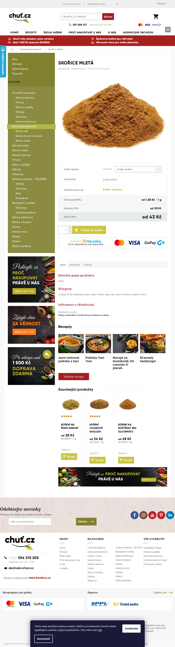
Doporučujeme (20, 69)
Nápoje (16, 236)
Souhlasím (131, 628)
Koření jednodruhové (24, 126)
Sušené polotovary (26, 121)
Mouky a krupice (21, 222)
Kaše (18, 193)
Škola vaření (65, 555)
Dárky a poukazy (21, 246)
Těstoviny (21, 117)
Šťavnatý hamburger (148, 359)
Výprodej (17, 73)
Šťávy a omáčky (24, 107)
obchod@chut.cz (21, 568)
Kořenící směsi (20, 145)
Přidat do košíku (92, 230)
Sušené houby (20, 150)
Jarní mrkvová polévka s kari (68, 359)
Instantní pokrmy (26, 212)
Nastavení (43, 639)
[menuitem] (14, 32)
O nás (62, 564)
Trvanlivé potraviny (23, 93)
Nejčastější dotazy (97, 3)
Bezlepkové (22, 198)
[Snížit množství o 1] (70, 232)
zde (100, 630)
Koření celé (22, 131)
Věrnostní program (71, 3)
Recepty (63, 551)
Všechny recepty (74, 376)
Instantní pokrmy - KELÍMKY (29, 179)
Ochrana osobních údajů (155, 560)
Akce (15, 59)
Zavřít (76, 256)
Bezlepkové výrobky (23, 203)
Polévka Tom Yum (94, 359)
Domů (62, 547)
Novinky (17, 64)
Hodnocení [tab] (74, 264)
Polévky (20, 112)
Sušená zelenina (25, 98)
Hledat (108, 17)
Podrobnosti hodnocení (98, 68)
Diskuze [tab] (88, 264)
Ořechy (16, 227)
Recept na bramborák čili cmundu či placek (123, 363)
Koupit (71, 457)
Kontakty (63, 568)
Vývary (20, 102)
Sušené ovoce (19, 232)
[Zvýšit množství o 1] (70, 228)
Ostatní (16, 241)
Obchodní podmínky (153, 555)
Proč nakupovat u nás (69, 560)
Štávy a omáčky (21, 165)
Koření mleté (23, 141)
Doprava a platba (152, 551)
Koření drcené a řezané (29, 136)
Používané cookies (152, 564)
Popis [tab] (63, 264)
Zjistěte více (160, 593)
